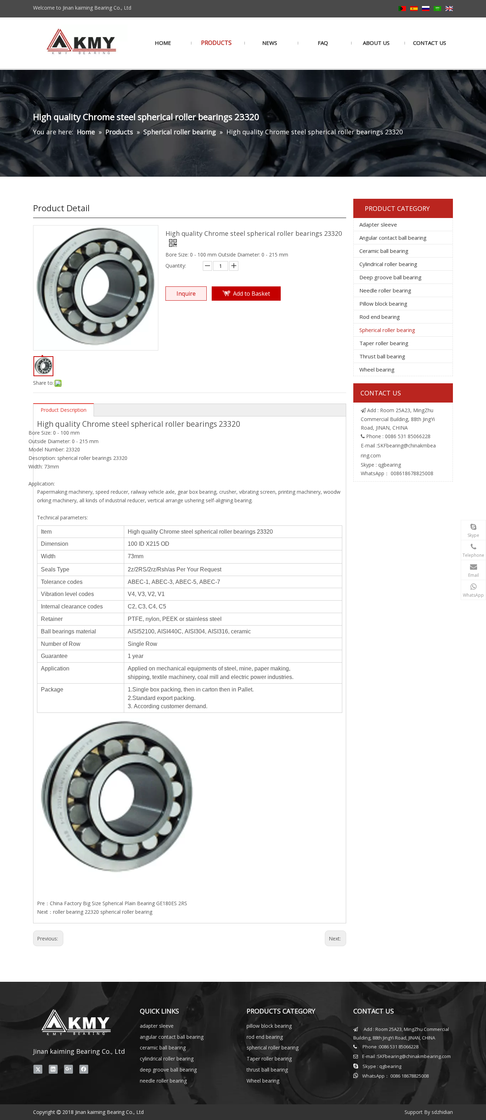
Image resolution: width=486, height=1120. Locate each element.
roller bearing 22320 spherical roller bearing (102, 911)
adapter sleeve (157, 1025)
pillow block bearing (269, 1025)
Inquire (186, 293)
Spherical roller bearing (387, 329)
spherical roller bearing (273, 1047)
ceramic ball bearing (163, 1047)
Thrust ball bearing (382, 356)
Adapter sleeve (378, 224)
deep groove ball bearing (168, 1069)
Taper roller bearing (383, 343)
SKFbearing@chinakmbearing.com (414, 1056)
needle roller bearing (163, 1080)
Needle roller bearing (385, 290)
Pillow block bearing (383, 303)
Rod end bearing (379, 316)
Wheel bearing (377, 369)
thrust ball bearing (267, 1069)
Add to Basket (251, 293)
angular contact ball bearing (172, 1036)
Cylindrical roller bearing (388, 264)
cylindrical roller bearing (167, 1058)
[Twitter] (37, 1069)
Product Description (63, 409)
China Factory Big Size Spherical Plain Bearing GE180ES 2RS (118, 903)
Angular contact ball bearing (393, 237)
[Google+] (68, 1069)
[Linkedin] (53, 1069)
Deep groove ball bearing (390, 277)
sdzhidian (442, 1112)
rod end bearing (265, 1036)
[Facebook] (83, 1069)
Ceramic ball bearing (383, 250)
